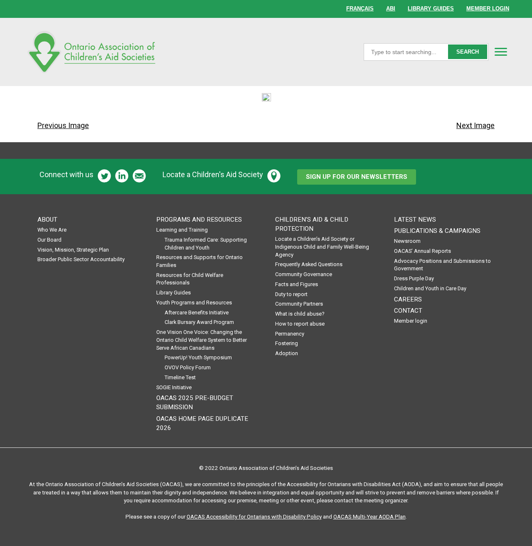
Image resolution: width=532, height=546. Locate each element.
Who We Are (51, 230)
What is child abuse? (300, 314)
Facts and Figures (296, 284)
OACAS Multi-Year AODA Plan (369, 516)
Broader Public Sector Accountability (81, 259)
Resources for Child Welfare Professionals (189, 279)
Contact (408, 310)
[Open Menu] (501, 52)
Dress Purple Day (414, 278)
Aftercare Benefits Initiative (197, 312)
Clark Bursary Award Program (199, 322)
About (47, 219)
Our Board (49, 240)
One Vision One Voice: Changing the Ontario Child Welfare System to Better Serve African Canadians (201, 340)
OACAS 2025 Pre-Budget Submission (194, 402)
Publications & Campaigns (437, 231)
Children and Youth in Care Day (430, 288)
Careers (408, 299)
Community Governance (303, 274)
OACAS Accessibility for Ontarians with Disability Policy (254, 516)
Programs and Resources (199, 219)
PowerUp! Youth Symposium (198, 357)
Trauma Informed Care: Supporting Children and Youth (206, 244)
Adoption (286, 353)
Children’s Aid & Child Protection (311, 224)
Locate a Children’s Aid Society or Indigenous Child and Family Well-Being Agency (322, 246)
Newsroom (407, 241)
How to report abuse (300, 324)
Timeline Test (180, 377)
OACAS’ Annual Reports (422, 251)
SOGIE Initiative (174, 387)
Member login (410, 321)
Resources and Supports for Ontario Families (199, 261)
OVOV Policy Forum (188, 367)
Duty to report (291, 294)
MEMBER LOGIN (487, 8)
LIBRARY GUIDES (431, 8)
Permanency (289, 334)
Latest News (415, 219)
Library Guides (173, 292)
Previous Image (63, 125)
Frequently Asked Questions (308, 264)
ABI (390, 8)
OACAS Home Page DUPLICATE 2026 (202, 423)
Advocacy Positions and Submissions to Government (442, 265)
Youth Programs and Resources (194, 302)
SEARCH (467, 52)
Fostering (286, 343)
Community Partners (299, 304)
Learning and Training (182, 230)
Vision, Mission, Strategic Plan (73, 250)
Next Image (475, 125)
